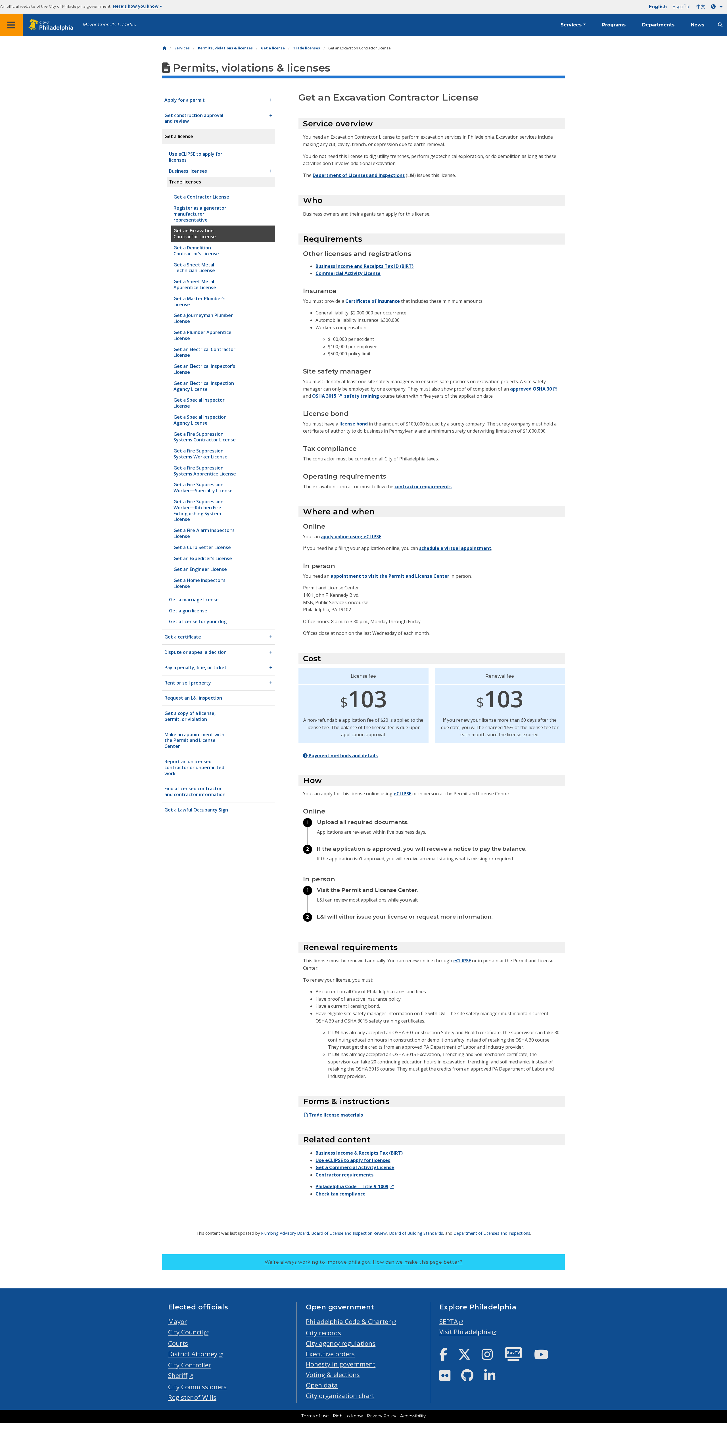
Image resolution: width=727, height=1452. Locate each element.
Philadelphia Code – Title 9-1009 (352, 1186)
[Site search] (720, 25)
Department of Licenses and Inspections (359, 175)
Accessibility (413, 1415)
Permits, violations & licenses (225, 48)
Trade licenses (306, 48)
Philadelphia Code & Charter (348, 1321)
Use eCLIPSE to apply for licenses (353, 1160)
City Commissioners (197, 1386)
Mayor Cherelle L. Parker (109, 24)
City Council (185, 1332)
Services (571, 25)
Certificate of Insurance (372, 301)
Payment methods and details (343, 755)
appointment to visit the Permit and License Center (390, 576)
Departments (658, 25)
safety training (361, 396)
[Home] (164, 48)
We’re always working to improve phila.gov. (364, 1262)
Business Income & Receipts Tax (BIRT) (359, 1153)
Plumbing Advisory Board (285, 1233)
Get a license (273, 48)
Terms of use (315, 1415)
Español (681, 6)
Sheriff (177, 1375)
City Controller (189, 1365)
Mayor (177, 1321)
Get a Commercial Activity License (355, 1167)
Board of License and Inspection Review (349, 1233)
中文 (700, 6)
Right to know (348, 1415)
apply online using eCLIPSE (351, 536)
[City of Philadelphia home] (52, 25)
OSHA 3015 (324, 396)
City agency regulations (340, 1343)
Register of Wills (192, 1397)
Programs (614, 25)
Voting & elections (333, 1374)
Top (708, 1376)
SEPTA (448, 1321)
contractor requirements (423, 486)
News (697, 25)
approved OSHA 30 (531, 389)
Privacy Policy (381, 1415)
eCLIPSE (402, 793)
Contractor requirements (344, 1175)
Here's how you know (135, 6)
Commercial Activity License (348, 273)
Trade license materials (336, 1115)
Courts (178, 1343)
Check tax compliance (340, 1194)
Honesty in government (340, 1364)
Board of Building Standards (416, 1233)
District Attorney (192, 1353)
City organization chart (340, 1395)
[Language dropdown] (718, 6)
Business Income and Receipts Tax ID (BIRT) (364, 266)
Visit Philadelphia (465, 1331)
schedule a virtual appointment (455, 548)
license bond (353, 424)
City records (323, 1332)
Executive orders (330, 1353)
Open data (322, 1385)
